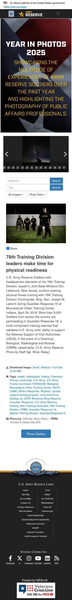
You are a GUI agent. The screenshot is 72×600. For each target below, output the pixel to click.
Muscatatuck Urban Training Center (30, 387)
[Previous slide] (7, 154)
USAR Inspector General (35, 536)
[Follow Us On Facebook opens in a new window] (10, 559)
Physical (45, 391)
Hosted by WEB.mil (34, 580)
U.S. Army (39, 380)
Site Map (26, 494)
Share (13, 248)
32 (22, 167)
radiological (33, 376)
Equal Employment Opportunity (35, 519)
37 (45, 167)
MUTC (56, 387)
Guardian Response (21, 402)
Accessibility (25, 499)
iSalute (47, 494)
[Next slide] (65, 154)
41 (64, 167)
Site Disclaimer (25, 511)
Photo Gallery (36, 434)
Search (56, 181)
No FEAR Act (47, 499)
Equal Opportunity (36, 515)
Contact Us (25, 503)
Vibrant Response (28, 391)
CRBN (24, 409)
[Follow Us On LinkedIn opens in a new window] (47, 559)
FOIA (47, 490)
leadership (26, 380)
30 (13, 167)
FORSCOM (39, 384)
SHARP (35, 528)
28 (4, 167)
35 (36, 167)
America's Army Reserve (46, 398)
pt (21, 398)
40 (59, 167)
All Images (14, 194)
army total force (49, 395)
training (14, 406)
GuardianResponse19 (52, 413)
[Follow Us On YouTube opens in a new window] (38, 559)
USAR (13, 391)
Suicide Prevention (35, 532)
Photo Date (36, 194)
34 (32, 167)
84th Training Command (34, 406)
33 (27, 167)
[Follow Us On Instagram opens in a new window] (28, 559)
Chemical (56, 376)
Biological (52, 384)
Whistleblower (47, 503)
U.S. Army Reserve (46, 402)
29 (9, 167)
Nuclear (14, 398)
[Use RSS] (56, 559)
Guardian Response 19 (42, 409)
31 (18, 167)
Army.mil (47, 507)
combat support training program (35, 393)
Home (25, 490)
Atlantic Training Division (24, 413)
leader (21, 376)
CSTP (27, 398)
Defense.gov (47, 511)
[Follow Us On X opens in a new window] (19, 559)
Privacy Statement (25, 507)
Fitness (14, 380)
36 (41, 167)
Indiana (45, 376)
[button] (17, 7)
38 (50, 167)
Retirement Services (35, 524)
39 (55, 167)
